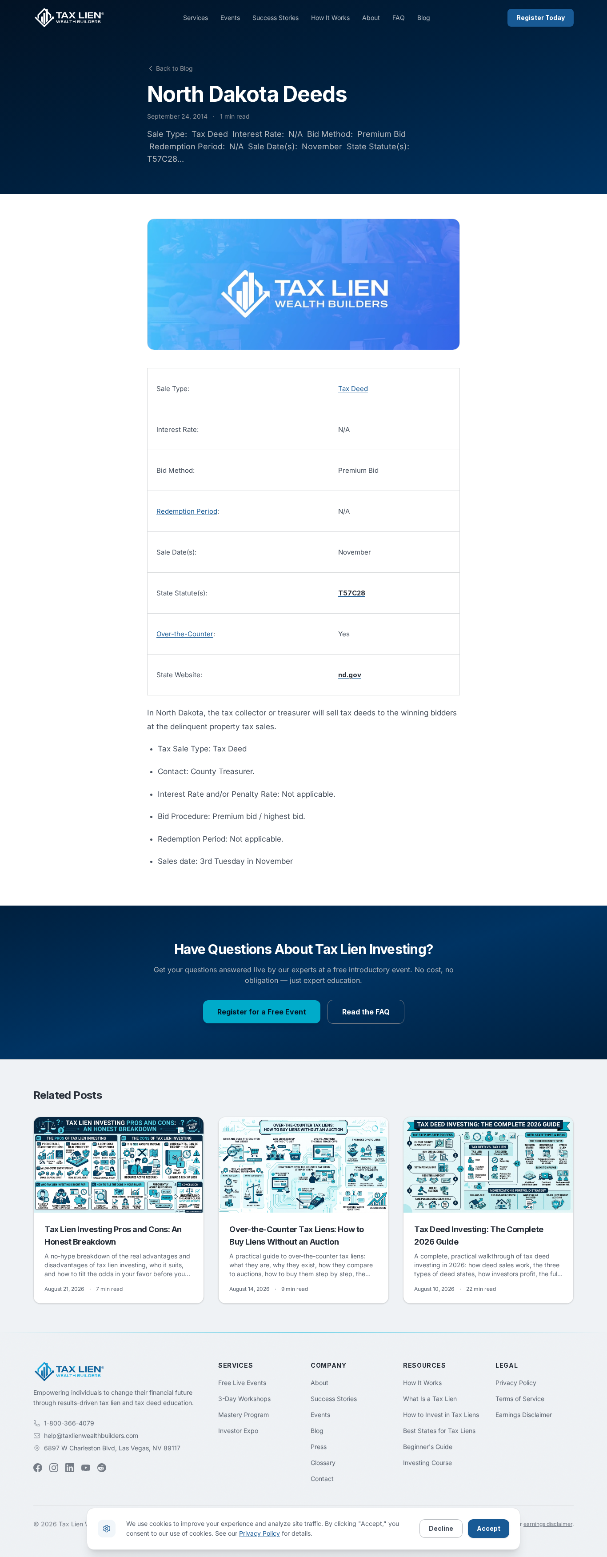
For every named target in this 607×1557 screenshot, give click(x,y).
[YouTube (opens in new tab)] (85, 1467)
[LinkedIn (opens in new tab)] (69, 1467)
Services (195, 17)
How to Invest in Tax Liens (441, 1414)
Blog (423, 17)
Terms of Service (519, 1398)
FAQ (398, 17)
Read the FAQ (366, 1011)
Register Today (540, 17)
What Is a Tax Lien (430, 1398)
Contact (322, 1478)
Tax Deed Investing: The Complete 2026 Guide (478, 1235)
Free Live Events (242, 1382)
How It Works (330, 17)
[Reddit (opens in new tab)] (101, 1467)
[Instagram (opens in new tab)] (53, 1467)
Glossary (323, 1462)
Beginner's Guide (427, 1446)
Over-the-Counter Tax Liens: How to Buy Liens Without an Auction (296, 1235)
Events (230, 17)
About (371, 17)
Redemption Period (186, 511)
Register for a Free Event (261, 1011)
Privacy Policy (515, 1382)
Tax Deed (353, 388)
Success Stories (275, 17)
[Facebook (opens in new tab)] (37, 1467)
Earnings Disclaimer (523, 1414)
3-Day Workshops (244, 1398)
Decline (441, 1528)
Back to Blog (174, 68)
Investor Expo (238, 1430)
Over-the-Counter (184, 634)
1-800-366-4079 (69, 1423)
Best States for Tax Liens (439, 1430)
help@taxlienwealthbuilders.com (91, 1435)
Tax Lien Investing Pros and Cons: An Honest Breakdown (113, 1235)
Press (319, 1446)
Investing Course (427, 1462)
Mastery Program (243, 1414)
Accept (488, 1528)
